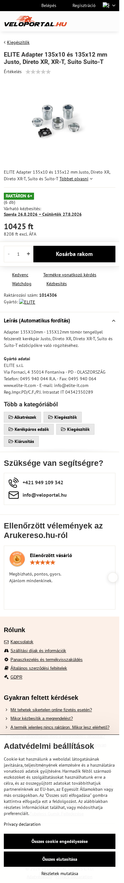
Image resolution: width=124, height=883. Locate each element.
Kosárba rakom (74, 254)
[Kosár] (96, 21)
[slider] (38, 71)
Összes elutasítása (59, 859)
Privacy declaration (22, 824)
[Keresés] (81, 21)
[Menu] (111, 21)
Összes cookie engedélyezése (59, 841)
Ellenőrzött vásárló (51, 555)
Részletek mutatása (59, 873)
